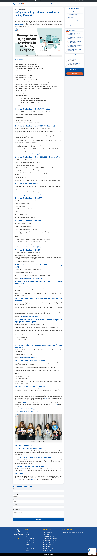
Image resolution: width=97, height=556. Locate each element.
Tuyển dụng (81, 0)
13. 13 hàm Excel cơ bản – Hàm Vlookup (25, 90)
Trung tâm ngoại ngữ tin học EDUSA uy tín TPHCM (75, 38)
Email (14, 499)
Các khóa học (59, 3)
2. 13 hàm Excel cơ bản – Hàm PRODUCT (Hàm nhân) (28, 66)
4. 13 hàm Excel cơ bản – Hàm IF (23, 70)
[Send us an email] (17, 534)
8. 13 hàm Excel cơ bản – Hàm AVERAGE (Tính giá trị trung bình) (30, 79)
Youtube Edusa (40, 0)
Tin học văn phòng (22, 9)
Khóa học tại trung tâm (72, 14)
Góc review (77, 3)
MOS (27, 532)
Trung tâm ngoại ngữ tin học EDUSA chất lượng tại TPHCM (75, 34)
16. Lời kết (18, 106)
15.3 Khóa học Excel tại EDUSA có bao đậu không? (32, 102)
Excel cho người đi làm (72, 23)
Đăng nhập (72, 0)
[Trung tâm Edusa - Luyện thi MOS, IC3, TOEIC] (18, 3)
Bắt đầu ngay (74, 73)
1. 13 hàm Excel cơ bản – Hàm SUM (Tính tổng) (26, 64)
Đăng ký (76, 0)
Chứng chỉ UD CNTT (30, 540)
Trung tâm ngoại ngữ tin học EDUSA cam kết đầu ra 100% (75, 42)
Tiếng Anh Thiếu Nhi (30, 548)
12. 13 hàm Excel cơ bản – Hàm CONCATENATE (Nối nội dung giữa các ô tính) (33, 88)
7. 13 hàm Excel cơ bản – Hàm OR (23, 77)
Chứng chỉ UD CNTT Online (50, 540)
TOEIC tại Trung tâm (48, 544)
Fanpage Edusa (32, 0)
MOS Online (46, 534)
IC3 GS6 (28, 534)
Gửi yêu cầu (38, 519)
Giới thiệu (52, 3)
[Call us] (19, 534)
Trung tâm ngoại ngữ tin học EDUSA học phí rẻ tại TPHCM (75, 46)
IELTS (31, 544)
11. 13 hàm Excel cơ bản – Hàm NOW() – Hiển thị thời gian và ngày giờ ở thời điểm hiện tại (36, 86)
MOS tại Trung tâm (48, 532)
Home (16, 9)
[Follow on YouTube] (21, 534)
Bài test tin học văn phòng (73, 20)
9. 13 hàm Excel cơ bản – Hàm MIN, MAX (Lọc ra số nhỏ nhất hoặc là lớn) (32, 82)
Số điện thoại (15, 494)
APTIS (27, 550)
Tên (13, 488)
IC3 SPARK (28, 536)
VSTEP (27, 544)
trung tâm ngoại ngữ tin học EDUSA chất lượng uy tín (74, 50)
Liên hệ (82, 3)
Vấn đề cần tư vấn (16, 509)
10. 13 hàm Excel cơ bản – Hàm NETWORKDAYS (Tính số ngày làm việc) (32, 84)
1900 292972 (24, 0)
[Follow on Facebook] (15, 534)
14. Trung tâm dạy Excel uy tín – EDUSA (25, 93)
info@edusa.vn (17, 0)
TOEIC (27, 546)
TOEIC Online (47, 546)
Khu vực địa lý (15, 504)
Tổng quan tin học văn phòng (73, 11)
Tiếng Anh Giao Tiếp (30, 542)
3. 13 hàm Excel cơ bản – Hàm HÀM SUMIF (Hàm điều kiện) (29, 68)
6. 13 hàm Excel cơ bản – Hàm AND (24, 75)
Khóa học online (71, 17)
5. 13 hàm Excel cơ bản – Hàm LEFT (24, 73)
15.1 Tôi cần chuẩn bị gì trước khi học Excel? (30, 98)
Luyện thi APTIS (47, 550)
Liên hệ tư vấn (70, 25)
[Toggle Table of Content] (16, 62)
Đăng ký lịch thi (69, 3)
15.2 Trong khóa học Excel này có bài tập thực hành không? (34, 100)
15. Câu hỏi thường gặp (21, 95)
